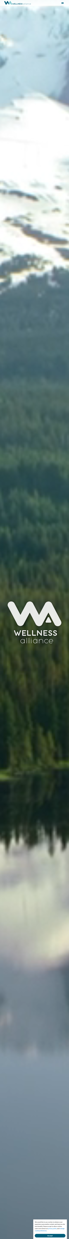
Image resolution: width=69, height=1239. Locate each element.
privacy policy (52, 1228)
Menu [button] (62, 3)
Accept (50, 1236)
